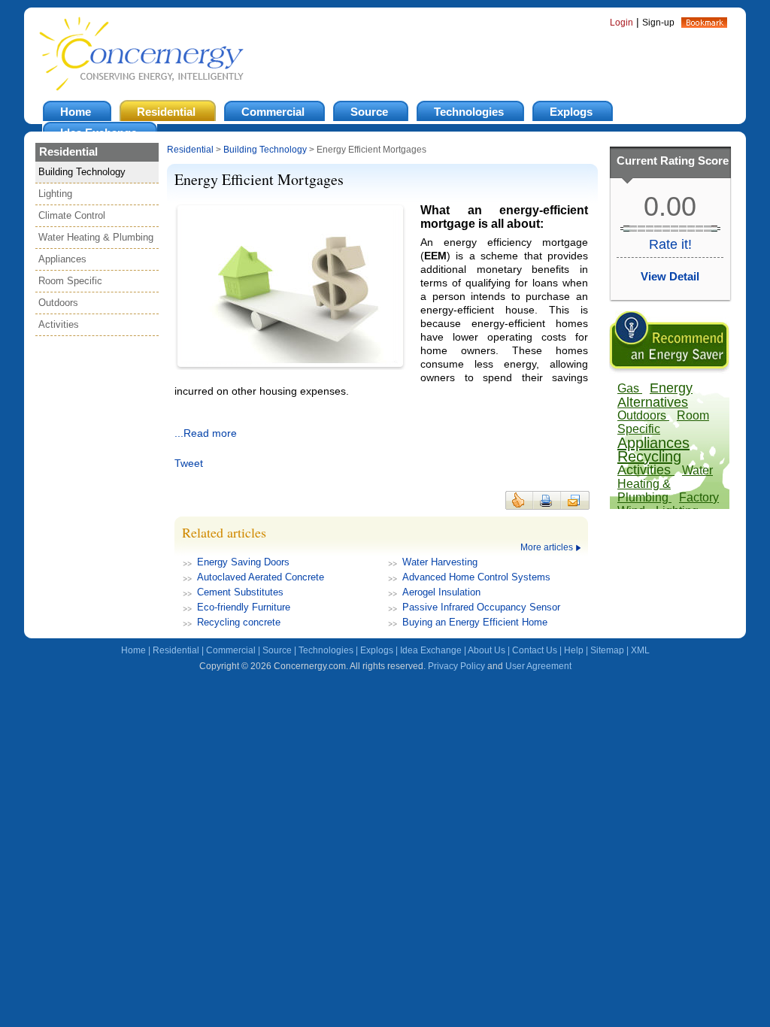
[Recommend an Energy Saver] (669, 370)
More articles (546, 547)
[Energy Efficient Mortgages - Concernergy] (704, 24)
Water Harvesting (439, 562)
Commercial (231, 650)
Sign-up (658, 22)
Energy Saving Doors (243, 562)
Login (621, 22)
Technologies (326, 650)
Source (277, 650)
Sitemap (607, 650)
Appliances (62, 259)
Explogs (376, 650)
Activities (58, 324)
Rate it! (670, 244)
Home (133, 650)
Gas (629, 388)
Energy (671, 387)
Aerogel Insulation (441, 592)
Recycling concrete (238, 622)
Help (574, 650)
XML (640, 650)
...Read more (205, 433)
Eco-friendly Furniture (243, 607)
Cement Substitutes (240, 592)
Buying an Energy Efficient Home (474, 622)
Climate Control (71, 215)
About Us (486, 650)
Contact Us (534, 650)
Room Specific (70, 280)
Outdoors (58, 302)
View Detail (670, 276)
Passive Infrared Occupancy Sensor (481, 607)
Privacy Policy (456, 666)
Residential (190, 149)
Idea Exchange (431, 650)
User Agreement (538, 666)
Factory (699, 497)
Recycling (649, 456)
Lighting (55, 193)
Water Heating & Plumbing (95, 237)
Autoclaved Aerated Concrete (260, 577)
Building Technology (82, 171)
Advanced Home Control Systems (476, 577)
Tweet (188, 463)
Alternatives (652, 402)
